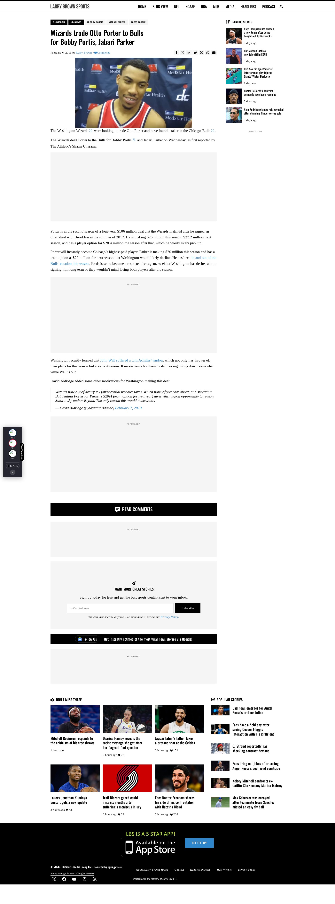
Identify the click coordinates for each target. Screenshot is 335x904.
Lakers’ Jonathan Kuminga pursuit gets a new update (69, 800)
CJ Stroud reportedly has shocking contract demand (250, 748)
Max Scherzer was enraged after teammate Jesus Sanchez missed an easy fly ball (253, 802)
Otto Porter (139, 22)
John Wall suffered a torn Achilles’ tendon (131, 360)
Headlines (76, 22)
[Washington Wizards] (13, 433)
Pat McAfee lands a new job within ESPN (255, 52)
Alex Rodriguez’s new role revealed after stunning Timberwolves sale (264, 111)
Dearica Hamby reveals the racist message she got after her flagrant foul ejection (122, 743)
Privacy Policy (169, 616)
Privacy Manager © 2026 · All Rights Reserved (72, 873)
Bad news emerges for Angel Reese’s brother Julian (252, 710)
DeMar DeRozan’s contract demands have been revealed (260, 92)
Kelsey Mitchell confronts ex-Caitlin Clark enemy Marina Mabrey (257, 783)
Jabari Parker (117, 22)
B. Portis (14, 466)
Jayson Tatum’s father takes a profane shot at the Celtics (175, 740)
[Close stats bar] (12, 472)
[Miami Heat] (13, 453)
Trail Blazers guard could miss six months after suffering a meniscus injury (122, 802)
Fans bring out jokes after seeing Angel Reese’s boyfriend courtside (256, 765)
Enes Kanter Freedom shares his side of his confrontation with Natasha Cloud (174, 802)
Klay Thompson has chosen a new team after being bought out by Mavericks (259, 32)
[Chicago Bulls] (13, 443)
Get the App (199, 842)
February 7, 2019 (128, 408)
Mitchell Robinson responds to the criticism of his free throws (72, 740)
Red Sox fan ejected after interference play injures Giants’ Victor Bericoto (258, 72)
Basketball (59, 22)
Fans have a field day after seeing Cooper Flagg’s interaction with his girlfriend (253, 729)
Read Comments (136, 509)
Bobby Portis (95, 22)
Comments (103, 52)
